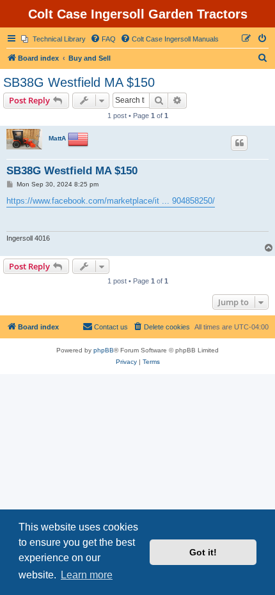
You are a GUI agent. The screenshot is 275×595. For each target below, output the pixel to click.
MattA (57, 138)
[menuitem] (53, 39)
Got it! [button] (203, 552)
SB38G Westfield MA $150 (79, 82)
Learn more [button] (87, 574)
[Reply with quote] (239, 143)
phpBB (103, 350)
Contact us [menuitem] (111, 327)
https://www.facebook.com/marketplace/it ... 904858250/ (110, 201)
